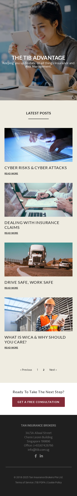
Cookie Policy (54, 482)
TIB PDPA (40, 482)
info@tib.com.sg (38, 450)
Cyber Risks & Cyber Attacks (35, 167)
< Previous (26, 369)
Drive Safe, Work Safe (28, 282)
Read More (11, 173)
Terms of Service (24, 482)
